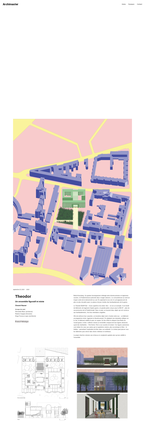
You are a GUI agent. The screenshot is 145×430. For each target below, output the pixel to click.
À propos (131, 4)
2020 (27, 289)
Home (124, 4)
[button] (22, 322)
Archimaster (10, 4)
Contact (139, 4)
